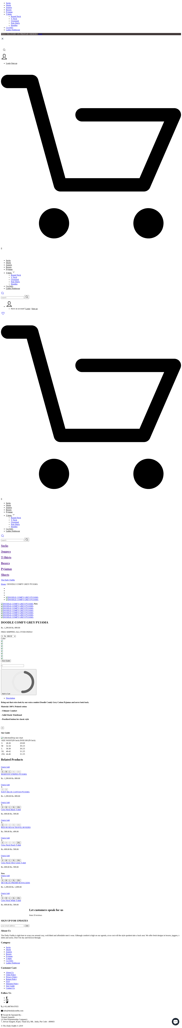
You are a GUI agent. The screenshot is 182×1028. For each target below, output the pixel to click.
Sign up (14, 63)
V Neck (14, 19)
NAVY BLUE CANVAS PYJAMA (15, 792)
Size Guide (6, 661)
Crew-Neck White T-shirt (11, 900)
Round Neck (16, 16)
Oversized (15, 21)
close (40, 34)
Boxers (9, 10)
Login (8, 63)
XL (14, 772)
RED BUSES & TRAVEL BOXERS (16, 827)
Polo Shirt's (15, 23)
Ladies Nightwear (13, 30)
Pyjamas (9, 12)
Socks (8, 3)
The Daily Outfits (8, 580)
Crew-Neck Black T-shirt (11, 810)
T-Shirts (6, 557)
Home (3, 584)
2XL (18, 772)
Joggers (9, 7)
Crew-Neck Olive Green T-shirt (13, 863)
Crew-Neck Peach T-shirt (11, 845)
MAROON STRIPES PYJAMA (14, 774)
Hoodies (14, 25)
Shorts (8, 5)
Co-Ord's (9, 28)
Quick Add (5, 767)
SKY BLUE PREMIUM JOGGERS (15, 883)
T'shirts (9, 14)
